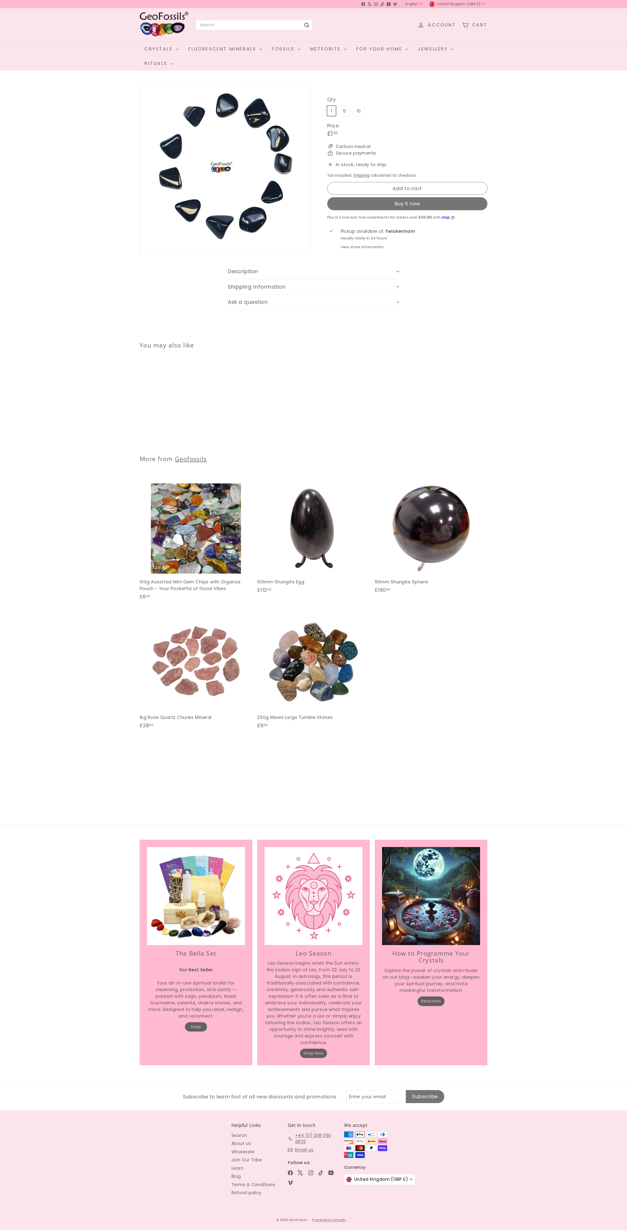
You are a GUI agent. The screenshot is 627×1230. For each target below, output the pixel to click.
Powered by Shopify (329, 1220)
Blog (236, 1176)
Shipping (361, 175)
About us (241, 1143)
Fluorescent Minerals (223, 49)
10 (359, 111)
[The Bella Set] (196, 896)
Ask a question (248, 302)
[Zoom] (225, 168)
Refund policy (246, 1193)
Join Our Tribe (246, 1160)
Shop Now (313, 1053)
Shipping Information (257, 286)
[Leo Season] (313, 896)
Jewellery (434, 49)
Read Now (431, 1001)
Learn (237, 1168)
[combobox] (254, 25)
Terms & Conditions (253, 1185)
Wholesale (242, 1152)
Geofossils (191, 459)
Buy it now (407, 203)
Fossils (284, 49)
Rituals (157, 63)
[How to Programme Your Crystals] (431, 896)
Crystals (160, 49)
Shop (196, 1027)
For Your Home (380, 49)
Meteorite (326, 49)
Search (239, 1135)
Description (243, 271)
